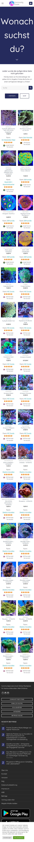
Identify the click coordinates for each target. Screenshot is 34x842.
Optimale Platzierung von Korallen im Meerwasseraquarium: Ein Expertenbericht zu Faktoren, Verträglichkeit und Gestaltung (19, 736)
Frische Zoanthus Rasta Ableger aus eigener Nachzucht (19, 728)
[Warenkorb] (30, 3)
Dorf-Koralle (27, 137)
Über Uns (4, 770)
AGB (2, 792)
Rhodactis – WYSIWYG (25, 501)
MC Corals (10, 291)
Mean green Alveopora (8, 250)
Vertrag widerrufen (8, 800)
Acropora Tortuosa (25, 393)
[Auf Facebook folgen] (3, 693)
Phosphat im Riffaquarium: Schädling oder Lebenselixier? (19, 763)
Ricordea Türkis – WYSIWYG (25, 542)
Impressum (5, 789)
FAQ (2, 781)
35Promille (27, 180)
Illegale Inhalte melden (9, 803)
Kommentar (9, 757)
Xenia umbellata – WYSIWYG (8, 463)
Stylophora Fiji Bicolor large (25, 321)
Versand (4, 778)
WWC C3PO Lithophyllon (25, 250)
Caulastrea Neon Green (8, 357)
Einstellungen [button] (7, 837)
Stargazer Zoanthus (8, 213)
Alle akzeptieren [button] (18, 837)
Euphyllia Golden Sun (8, 321)
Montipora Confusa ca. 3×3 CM (25, 129)
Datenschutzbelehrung (9, 785)
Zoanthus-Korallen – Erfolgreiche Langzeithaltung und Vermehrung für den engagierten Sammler (19, 745)
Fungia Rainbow (25, 286)
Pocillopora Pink (25, 428)
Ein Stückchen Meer (8, 140)
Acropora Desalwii (25, 357)
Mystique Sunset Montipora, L (25, 214)
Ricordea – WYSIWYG (8, 619)
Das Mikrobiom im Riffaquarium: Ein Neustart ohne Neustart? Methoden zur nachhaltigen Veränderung (18, 753)
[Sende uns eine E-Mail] (8, 693)
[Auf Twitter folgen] (5, 693)
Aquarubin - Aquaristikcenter (8, 183)
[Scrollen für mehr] (17, 59)
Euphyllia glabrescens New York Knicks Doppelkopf (8, 130)
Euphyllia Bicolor (8, 286)
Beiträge (4, 796)
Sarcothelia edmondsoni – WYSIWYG (8, 502)
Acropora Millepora (8, 428)
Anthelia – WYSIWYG (25, 462)
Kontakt (4, 774)
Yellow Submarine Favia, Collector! (25, 170)
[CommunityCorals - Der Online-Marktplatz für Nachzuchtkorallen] (16, 3)
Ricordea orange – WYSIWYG (8, 581)
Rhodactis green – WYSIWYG (8, 542)
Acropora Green (8, 393)
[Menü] (2, 3)
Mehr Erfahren (22, 688)
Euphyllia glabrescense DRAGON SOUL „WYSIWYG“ (8, 171)
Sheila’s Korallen (8, 472)
